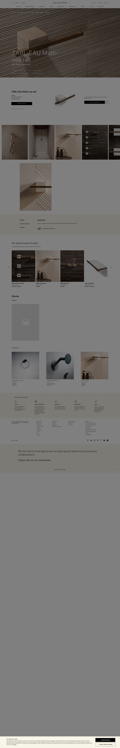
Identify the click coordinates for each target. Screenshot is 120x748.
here (34, 743)
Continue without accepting (105, 744)
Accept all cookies (105, 740)
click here (14, 744)
